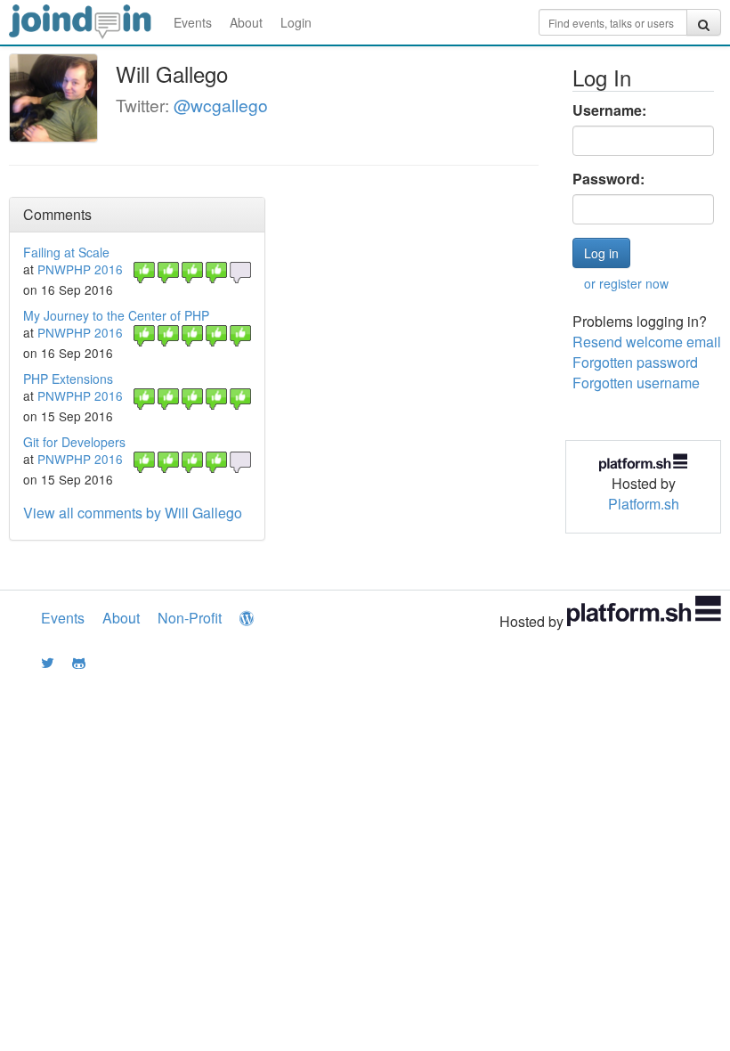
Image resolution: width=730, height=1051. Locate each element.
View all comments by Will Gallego (132, 512)
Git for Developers (74, 442)
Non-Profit (190, 617)
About (246, 22)
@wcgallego (221, 105)
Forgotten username (636, 382)
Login (296, 22)
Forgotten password (635, 362)
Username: (609, 110)
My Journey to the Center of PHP (116, 315)
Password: (608, 179)
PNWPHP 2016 (80, 269)
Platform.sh (643, 503)
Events (193, 22)
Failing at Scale (66, 252)
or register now (626, 283)
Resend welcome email (646, 341)
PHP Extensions (68, 378)
